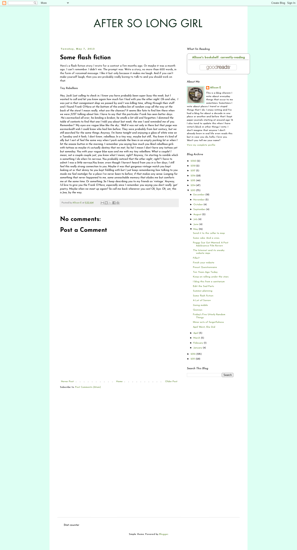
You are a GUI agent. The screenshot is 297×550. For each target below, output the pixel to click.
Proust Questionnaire (205, 267)
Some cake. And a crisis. (206, 238)
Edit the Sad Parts (203, 286)
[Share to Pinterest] (118, 203)
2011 (193, 359)
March (197, 338)
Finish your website (203, 262)
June (196, 224)
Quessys (197, 310)
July (195, 219)
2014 (193, 185)
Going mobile (200, 305)
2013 (193, 190)
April (196, 333)
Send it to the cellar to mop (209, 233)
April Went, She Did (204, 327)
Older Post (171, 381)
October (198, 204)
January (198, 348)
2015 (193, 180)
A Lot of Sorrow (202, 300)
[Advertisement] (119, 350)
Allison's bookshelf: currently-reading (218, 57)
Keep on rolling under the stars (211, 277)
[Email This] (102, 203)
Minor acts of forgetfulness (208, 322)
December (199, 194)
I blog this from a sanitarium (209, 281)
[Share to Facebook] (114, 203)
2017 (193, 170)
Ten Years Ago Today (205, 272)
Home (119, 381)
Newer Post (67, 381)
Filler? (196, 258)
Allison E (215, 88)
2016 (193, 176)
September (199, 209)
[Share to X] (110, 203)
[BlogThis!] (106, 203)
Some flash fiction (203, 296)
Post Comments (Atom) (88, 387)
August (197, 214)
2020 (194, 161)
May (196, 229)
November (199, 200)
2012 (193, 354)
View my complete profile (201, 145)
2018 (193, 166)
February (198, 343)
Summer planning (202, 291)
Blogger (163, 534)
